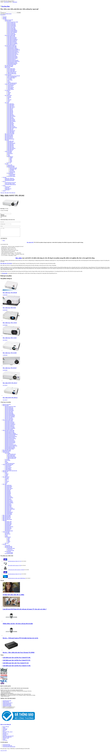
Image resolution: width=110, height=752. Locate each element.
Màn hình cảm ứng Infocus (12, 56)
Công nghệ (7, 187)
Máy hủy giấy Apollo (11, 27)
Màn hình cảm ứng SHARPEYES (13, 49)
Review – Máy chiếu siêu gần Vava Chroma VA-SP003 (18, 652)
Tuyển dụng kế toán (6, 744)
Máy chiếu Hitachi (10, 131)
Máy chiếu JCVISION (11, 121)
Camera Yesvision (10, 85)
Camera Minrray (10, 88)
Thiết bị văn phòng (8, 151)
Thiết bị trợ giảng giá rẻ (11, 454)
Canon (11, 160)
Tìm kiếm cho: (3, 12)
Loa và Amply (10, 79)
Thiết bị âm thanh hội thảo (12, 83)
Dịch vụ (4, 181)
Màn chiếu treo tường (11, 143)
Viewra (8, 100)
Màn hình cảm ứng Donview (12, 50)
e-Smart (8, 93)
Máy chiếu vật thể (8, 95)
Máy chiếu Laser (10, 107)
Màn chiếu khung (10, 149)
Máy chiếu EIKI (10, 122)
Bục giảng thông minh (9, 65)
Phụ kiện (6, 163)
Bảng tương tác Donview (11, 38)
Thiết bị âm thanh (8, 74)
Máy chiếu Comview (11, 106)
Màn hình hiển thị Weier (11, 64)
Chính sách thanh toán (7, 703)
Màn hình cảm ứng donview (10, 435)
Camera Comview (10, 87)
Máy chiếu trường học (9, 136)
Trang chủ (4, 16)
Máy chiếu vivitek (10, 125)
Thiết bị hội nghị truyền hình (10, 84)
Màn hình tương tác (10, 165)
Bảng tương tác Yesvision (12, 37)
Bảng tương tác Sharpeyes (12, 40)
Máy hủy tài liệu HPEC (11, 29)
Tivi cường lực (7, 90)
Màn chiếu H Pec (10, 146)
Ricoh (11, 158)
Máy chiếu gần (10, 113)
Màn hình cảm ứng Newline (12, 57)
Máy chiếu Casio (10, 128)
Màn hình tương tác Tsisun (12, 62)
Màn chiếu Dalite (10, 144)
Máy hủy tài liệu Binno (9, 409)
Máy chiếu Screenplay (11, 116)
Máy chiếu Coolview (11, 119)
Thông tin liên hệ (6, 701)
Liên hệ (4, 190)
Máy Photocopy (10, 156)
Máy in (8, 154)
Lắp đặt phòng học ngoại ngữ (10, 182)
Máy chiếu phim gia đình (9, 138)
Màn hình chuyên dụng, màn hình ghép (10, 470)
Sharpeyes (9, 97)
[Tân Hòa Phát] (5, 6)
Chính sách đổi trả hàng (7, 704)
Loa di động (9, 78)
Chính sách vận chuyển (7, 705)
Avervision (9, 99)
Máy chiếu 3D (10, 108)
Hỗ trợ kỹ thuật (8, 186)
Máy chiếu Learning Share (12, 127)
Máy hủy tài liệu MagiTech (12, 31)
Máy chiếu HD (10, 109)
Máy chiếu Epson (10, 103)
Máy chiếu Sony (10, 129)
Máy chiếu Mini (10, 112)
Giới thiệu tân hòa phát (7, 700)
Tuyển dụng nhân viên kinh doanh (9, 746)
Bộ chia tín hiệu (10, 173)
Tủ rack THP (9, 164)
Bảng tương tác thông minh (10, 35)
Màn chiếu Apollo (10, 147)
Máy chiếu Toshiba (10, 132)
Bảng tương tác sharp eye (9, 425)
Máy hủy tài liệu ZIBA (11, 34)
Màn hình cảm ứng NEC (11, 55)
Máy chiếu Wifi (10, 110)
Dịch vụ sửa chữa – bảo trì (10, 183)
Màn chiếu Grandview (11, 148)
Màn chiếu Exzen (10, 145)
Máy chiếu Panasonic (11, 130)
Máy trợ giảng (7, 67)
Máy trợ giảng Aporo (11, 68)
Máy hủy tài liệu (8, 20)
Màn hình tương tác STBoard (12, 48)
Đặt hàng (2, 214)
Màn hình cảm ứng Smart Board (13, 51)
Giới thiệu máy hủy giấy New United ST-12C (16, 663)
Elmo (8, 98)
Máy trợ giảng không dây (11, 71)
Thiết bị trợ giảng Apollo (11, 73)
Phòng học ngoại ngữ (9, 19)
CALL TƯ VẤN (3, 750)
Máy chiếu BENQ (10, 118)
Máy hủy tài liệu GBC (11, 28)
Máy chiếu (7, 102)
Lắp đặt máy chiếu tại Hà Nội (10, 184)
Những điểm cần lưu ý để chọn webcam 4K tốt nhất (18, 623)
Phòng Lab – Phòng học (9, 178)
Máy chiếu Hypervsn (11, 120)
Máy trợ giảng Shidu (11, 70)
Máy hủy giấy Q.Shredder (12, 32)
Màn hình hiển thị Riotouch (12, 63)
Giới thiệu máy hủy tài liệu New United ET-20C (17, 657)
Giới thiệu (4, 17)
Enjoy (8, 101)
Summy (8, 94)
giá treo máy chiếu (10, 550)
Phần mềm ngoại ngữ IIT (9, 180)
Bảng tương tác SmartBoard (12, 39)
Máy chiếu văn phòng (9, 134)
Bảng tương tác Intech (11, 44)
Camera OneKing (10, 89)
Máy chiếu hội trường (9, 135)
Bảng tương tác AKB (11, 36)
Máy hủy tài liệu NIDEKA (12, 30)
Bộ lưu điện (9, 152)
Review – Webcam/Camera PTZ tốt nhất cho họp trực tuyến (20, 638)
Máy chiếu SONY (30, 242)
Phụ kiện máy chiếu (10, 166)
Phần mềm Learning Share (10, 179)
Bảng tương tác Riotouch (11, 41)
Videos (4, 727)
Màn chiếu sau (10, 150)
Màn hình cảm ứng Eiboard (12, 58)
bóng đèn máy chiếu (13, 167)
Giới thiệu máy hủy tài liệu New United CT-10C (17, 665)
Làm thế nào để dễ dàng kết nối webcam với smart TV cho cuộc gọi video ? (25, 609)
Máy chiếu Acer (10, 117)
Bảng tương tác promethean (12, 43)
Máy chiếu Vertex (10, 105)
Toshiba (11, 157)
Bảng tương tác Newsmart (12, 42)
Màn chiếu (5, 520)
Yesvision (9, 96)
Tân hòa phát (4, 273)
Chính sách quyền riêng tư (7, 702)
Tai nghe (8, 81)
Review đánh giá (8, 188)
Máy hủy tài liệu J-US (11, 22)
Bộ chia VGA (12, 175)
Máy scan (9, 162)
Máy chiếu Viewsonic (11, 126)
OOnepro (9, 92)
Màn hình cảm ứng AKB (11, 46)
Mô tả (4, 240)
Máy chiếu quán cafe (9, 137)
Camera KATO (10, 86)
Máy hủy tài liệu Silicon (11, 26)
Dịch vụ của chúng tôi (5, 724)
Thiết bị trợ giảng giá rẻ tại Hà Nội (13, 75)
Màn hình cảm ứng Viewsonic (10, 438)
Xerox (11, 161)
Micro (8, 80)
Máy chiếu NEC (10, 114)
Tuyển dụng (7, 189)
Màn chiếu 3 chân (10, 141)
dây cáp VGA (12, 171)
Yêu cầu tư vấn (3, 216)
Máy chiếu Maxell (10, 123)
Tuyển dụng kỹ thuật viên (7, 745)
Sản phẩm (4, 18)
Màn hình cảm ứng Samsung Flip (13, 61)
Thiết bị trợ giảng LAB (11, 72)
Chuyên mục (5, 728)
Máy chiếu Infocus (10, 115)
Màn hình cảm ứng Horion (12, 52)
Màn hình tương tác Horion (10, 437)
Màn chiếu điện (10, 142)
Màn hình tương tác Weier (12, 47)
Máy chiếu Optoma (10, 104)
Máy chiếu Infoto (10, 124)
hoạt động (4, 734)
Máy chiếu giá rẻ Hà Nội (9, 133)
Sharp (8, 91)
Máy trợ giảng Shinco (11, 69)
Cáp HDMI (12, 170)
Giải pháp (4, 177)
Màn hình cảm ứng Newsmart (12, 60)
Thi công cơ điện (6, 737)
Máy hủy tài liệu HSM (11, 23)
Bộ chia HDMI (12, 174)
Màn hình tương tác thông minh (10, 45)
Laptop (8, 155)
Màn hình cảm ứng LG (11, 59)
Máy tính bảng (10, 153)
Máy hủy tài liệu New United (12, 21)
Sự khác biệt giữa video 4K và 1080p (13, 594)
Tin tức (4, 185)
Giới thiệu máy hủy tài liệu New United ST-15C (16, 660)
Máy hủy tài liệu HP (11, 33)
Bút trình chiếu (12, 172)
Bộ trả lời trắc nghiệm (9, 66)
